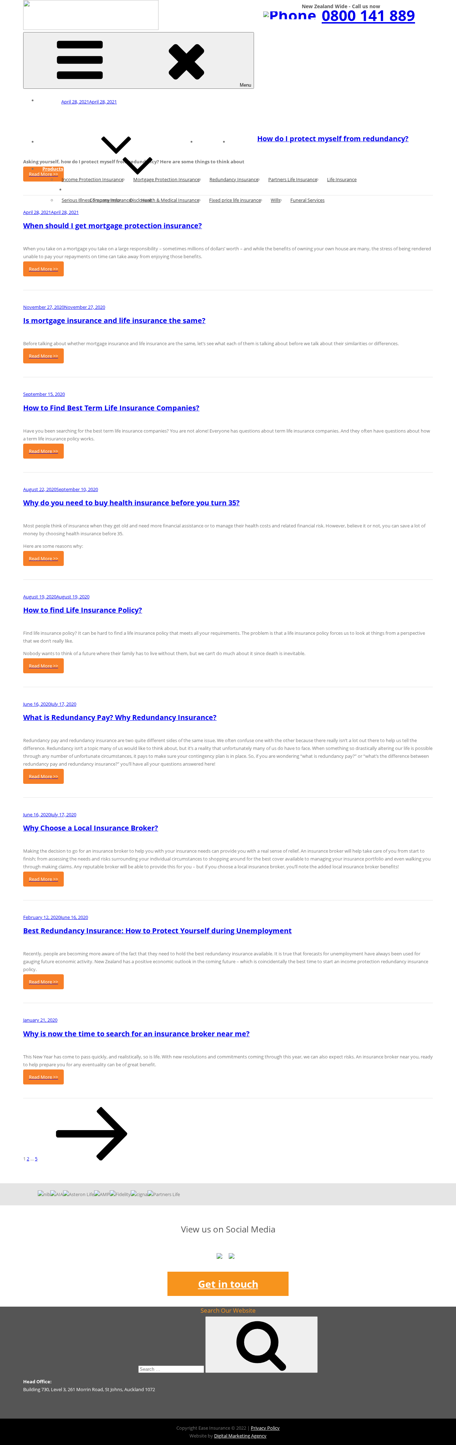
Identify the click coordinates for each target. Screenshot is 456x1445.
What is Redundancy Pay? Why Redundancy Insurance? (120, 717)
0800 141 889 (368, 15)
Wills (275, 200)
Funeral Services (307, 200)
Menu (245, 85)
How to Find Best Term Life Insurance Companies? (111, 408)
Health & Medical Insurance (170, 200)
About (77, 189)
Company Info (104, 200)
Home (49, 100)
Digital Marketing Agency (240, 1436)
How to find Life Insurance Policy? (82, 610)
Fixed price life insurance (235, 200)
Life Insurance (342, 179)
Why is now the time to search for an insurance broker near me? (136, 1033)
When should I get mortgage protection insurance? (112, 225)
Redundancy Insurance (233, 179)
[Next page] (91, 1158)
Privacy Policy (265, 1428)
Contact (243, 141)
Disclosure (140, 200)
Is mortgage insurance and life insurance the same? (114, 320)
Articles (51, 141)
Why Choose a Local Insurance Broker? (90, 828)
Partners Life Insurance (292, 179)
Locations (212, 141)
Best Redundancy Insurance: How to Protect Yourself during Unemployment (157, 930)
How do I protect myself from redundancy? (333, 138)
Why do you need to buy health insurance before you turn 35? (131, 502)
